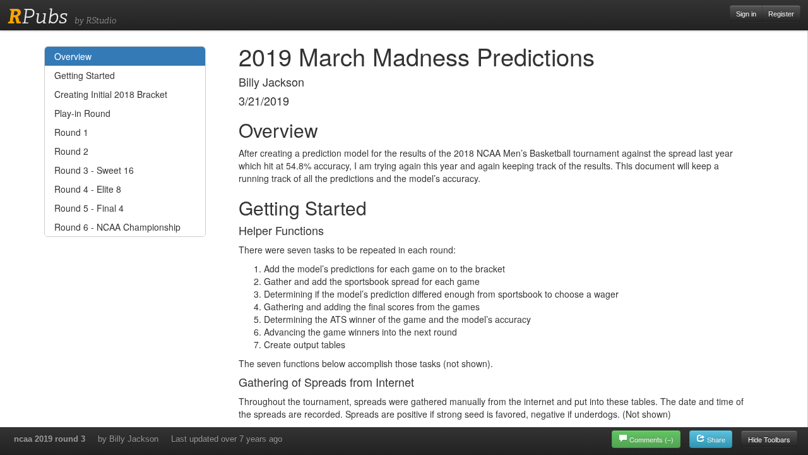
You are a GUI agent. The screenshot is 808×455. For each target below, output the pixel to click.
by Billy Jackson (128, 439)
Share (715, 439)
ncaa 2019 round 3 (49, 439)
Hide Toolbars (769, 439)
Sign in (746, 14)
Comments (651, 439)
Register (781, 14)
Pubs (38, 16)
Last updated (226, 439)
